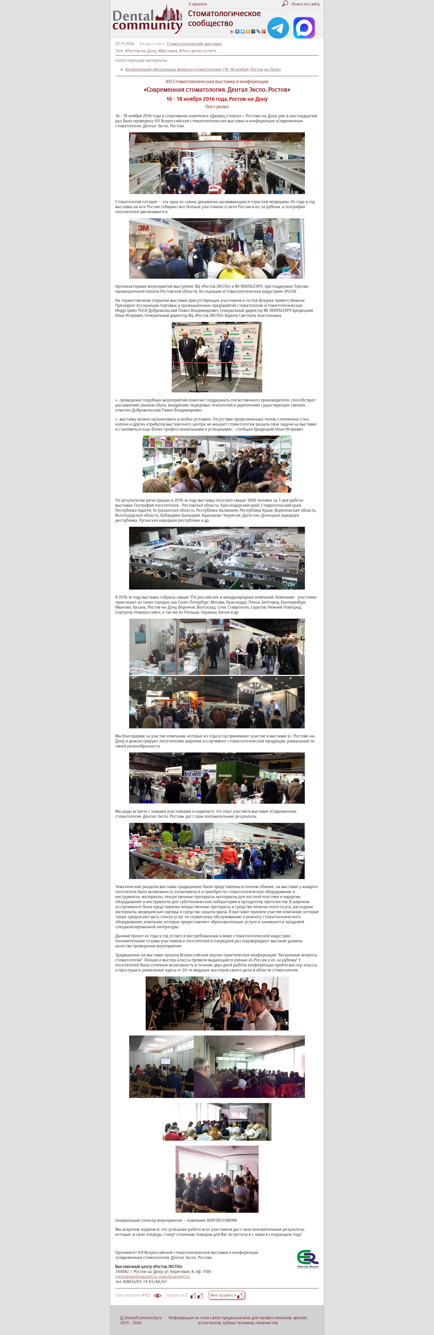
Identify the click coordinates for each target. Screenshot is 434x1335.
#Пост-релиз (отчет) (197, 50)
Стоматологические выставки (194, 43)
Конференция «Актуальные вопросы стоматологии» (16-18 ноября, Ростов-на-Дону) (203, 69)
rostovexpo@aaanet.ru (136, 1276)
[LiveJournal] (258, 31)
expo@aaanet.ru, (174, 1276)
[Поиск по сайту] (286, 5)
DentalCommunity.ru (143, 1317)
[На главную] (147, 32)
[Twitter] (242, 31)
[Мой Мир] (253, 31)
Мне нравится (223, 1295)
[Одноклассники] (248, 31)
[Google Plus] (263, 31)
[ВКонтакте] (237, 31)
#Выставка (168, 50)
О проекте (198, 4)
